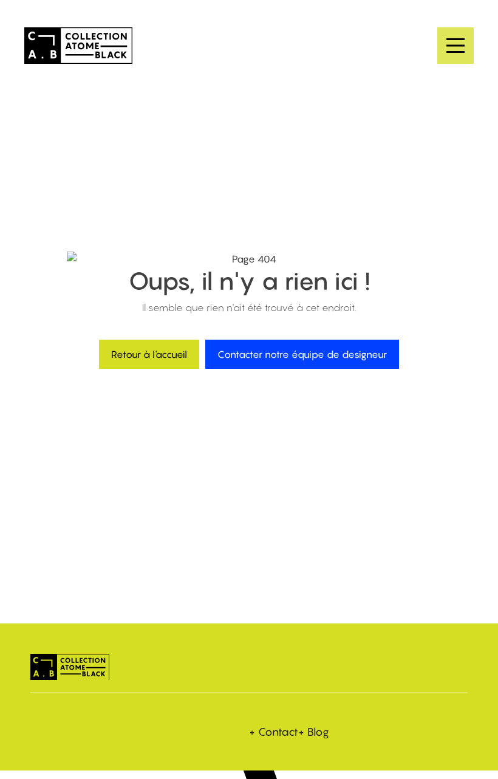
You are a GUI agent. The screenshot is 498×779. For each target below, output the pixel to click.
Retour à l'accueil (149, 354)
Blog (318, 732)
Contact (278, 732)
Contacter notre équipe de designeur (302, 354)
